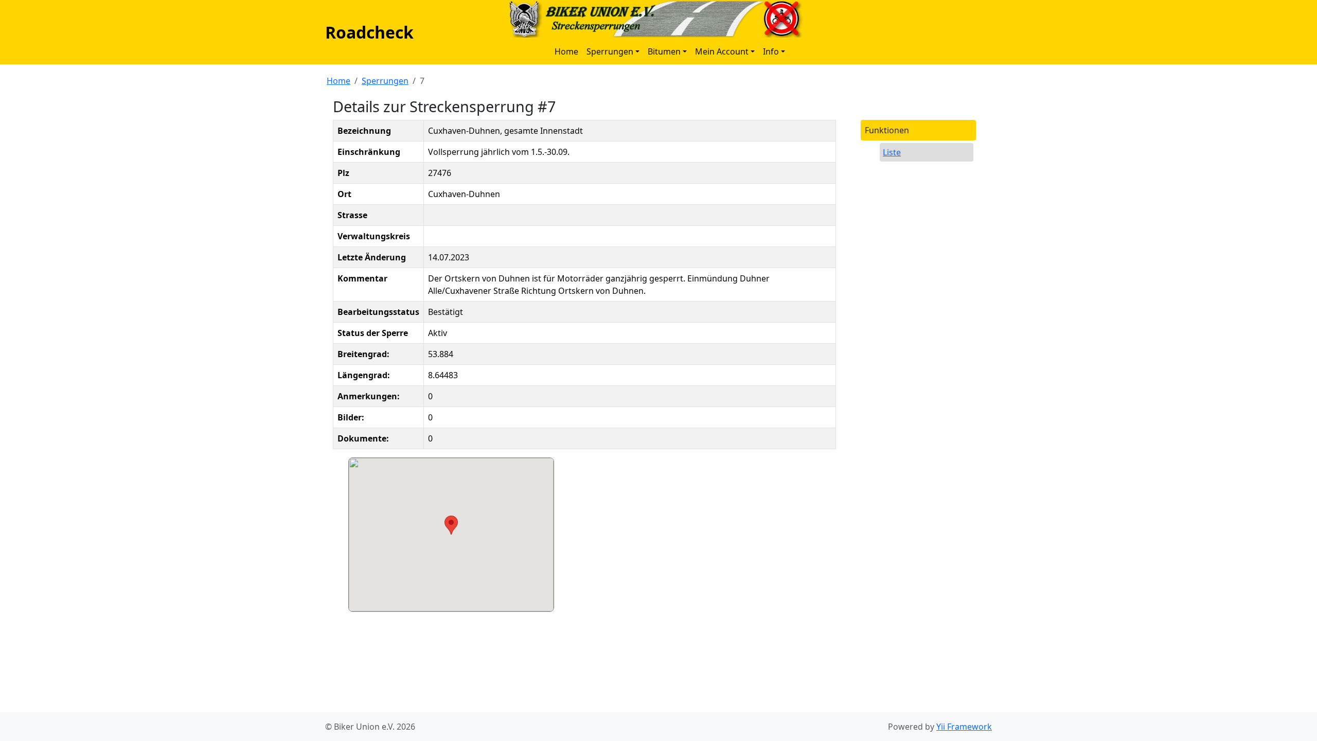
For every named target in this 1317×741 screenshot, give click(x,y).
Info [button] (771, 51)
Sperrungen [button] (609, 51)
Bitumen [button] (664, 51)
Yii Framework (964, 726)
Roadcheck (369, 32)
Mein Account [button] (722, 51)
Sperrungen (385, 80)
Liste (892, 152)
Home (566, 51)
